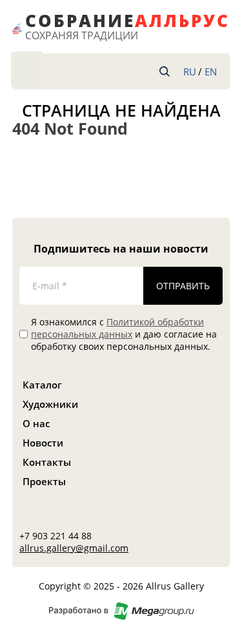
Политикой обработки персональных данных (117, 328)
